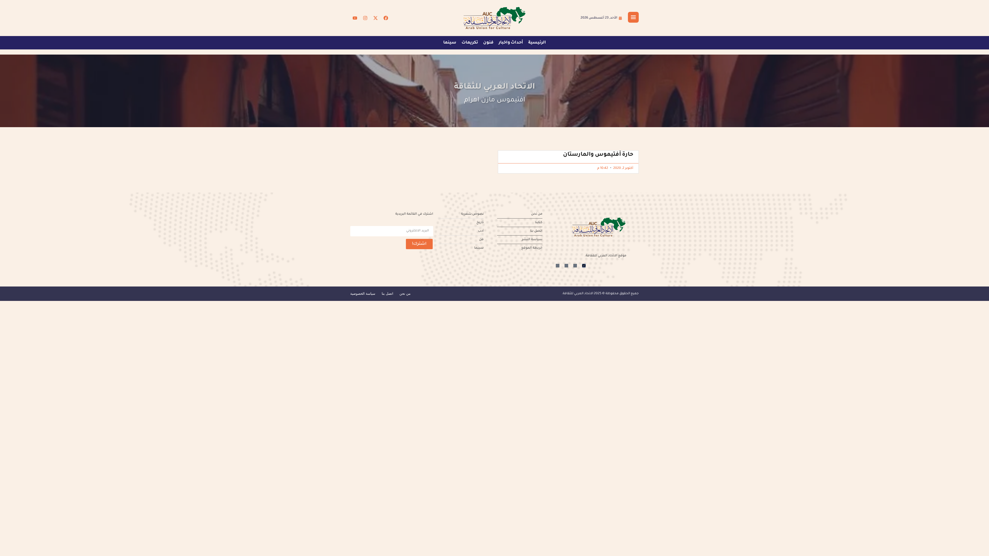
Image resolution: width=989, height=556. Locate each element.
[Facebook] (385, 18)
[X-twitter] (375, 18)
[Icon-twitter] (575, 265)
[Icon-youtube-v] (557, 265)
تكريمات (470, 42)
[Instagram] (365, 18)
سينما (449, 42)
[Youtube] (355, 18)
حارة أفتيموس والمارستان (598, 155)
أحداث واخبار (511, 42)
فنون (488, 42)
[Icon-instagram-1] (566, 265)
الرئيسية (537, 42)
